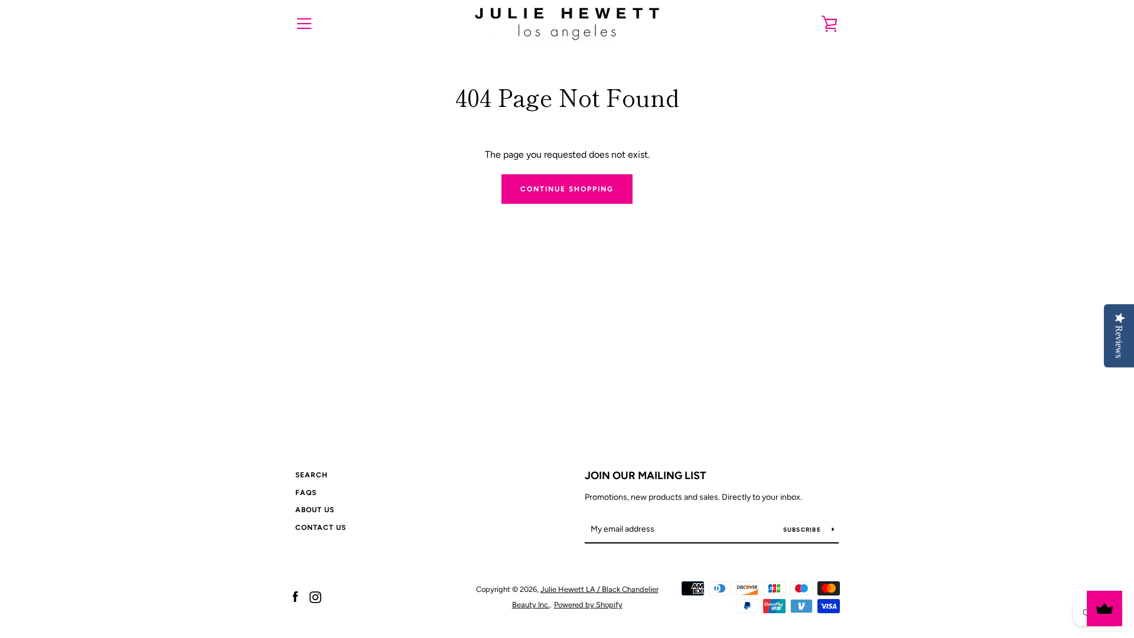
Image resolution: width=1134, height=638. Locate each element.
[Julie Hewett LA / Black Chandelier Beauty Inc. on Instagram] (315, 596)
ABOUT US (314, 510)
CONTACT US (320, 527)
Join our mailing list (645, 475)
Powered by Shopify (588, 604)
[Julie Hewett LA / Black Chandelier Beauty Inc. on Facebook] (295, 596)
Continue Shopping (567, 189)
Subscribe (803, 529)
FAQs (306, 493)
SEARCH (311, 475)
